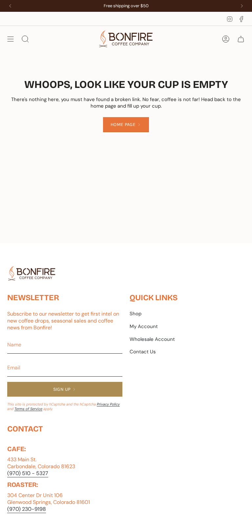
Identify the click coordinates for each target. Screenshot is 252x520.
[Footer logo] (31, 273)
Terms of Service (28, 408)
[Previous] (10, 6)
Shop (135, 313)
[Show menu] (10, 39)
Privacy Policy (108, 404)
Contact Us (143, 351)
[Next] (242, 6)
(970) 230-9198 (26, 509)
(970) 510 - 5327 (27, 473)
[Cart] (240, 39)
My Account (144, 326)
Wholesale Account (152, 339)
